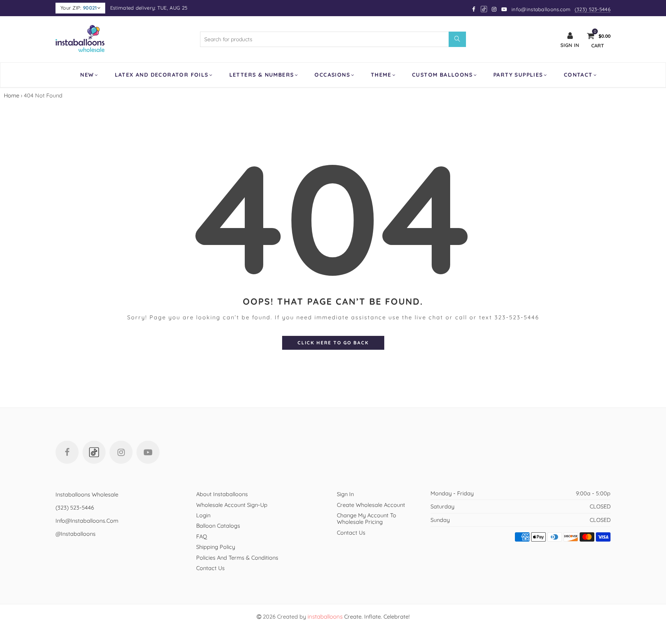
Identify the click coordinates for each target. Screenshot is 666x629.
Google (484, 9)
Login (203, 515)
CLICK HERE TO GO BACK (333, 343)
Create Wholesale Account (371, 504)
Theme (381, 74)
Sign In (345, 494)
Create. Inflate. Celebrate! (359, 616)
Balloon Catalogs (218, 525)
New (87, 74)
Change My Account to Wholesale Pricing (366, 518)
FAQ (201, 536)
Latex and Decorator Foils (162, 74)
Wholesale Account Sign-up (231, 504)
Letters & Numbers (261, 74)
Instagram (121, 452)
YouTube (148, 452)
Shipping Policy (215, 546)
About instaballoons (222, 494)
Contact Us (210, 568)
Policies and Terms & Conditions (237, 557)
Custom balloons (442, 74)
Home (11, 95)
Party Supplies (518, 74)
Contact (578, 74)
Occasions (332, 74)
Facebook (67, 452)
